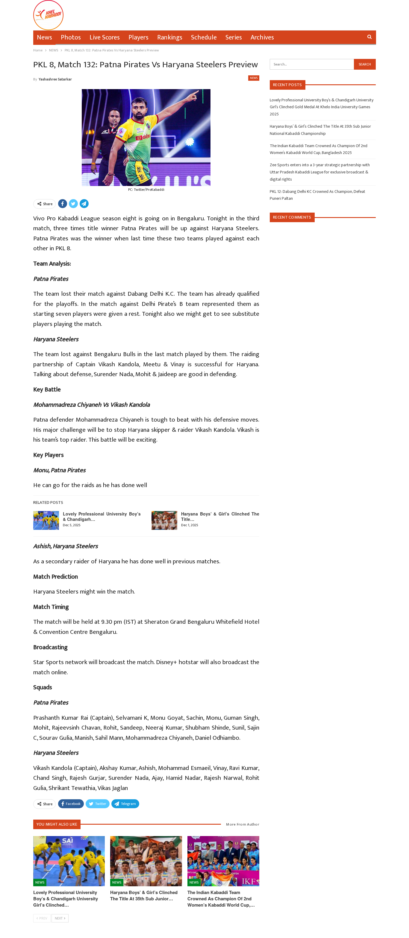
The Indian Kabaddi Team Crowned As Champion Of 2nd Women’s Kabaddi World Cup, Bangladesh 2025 (318, 149)
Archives (262, 37)
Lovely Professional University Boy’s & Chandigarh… (102, 516)
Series (233, 37)
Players (138, 37)
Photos (71, 37)
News (44, 37)
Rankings (169, 37)
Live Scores (105, 37)
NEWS (253, 78)
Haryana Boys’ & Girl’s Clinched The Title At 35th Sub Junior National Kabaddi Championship (320, 130)
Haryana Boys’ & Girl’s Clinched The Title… (220, 516)
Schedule (204, 37)
